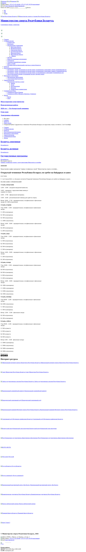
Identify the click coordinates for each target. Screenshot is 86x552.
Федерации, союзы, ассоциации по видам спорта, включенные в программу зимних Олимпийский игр (37, 71)
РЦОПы (9, 57)
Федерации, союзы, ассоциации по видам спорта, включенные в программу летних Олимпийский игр (36, 69)
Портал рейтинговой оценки (27, 503)
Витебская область (16, 48)
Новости (6, 66)
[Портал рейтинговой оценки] (10, 503)
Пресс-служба (11, 63)
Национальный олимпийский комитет (35, 391)
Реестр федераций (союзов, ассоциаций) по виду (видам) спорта (25, 74)
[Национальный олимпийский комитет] (12, 391)
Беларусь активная (9, 149)
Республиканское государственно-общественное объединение (56, 438)
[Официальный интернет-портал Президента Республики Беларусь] (20, 362)
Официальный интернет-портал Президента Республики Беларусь (59, 362)
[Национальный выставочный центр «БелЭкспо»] (15, 485)
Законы (13, 83)
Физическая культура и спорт (15, 81)
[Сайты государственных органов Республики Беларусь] (17, 381)
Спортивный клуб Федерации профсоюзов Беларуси (48, 419)
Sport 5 (8, 522)
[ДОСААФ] (4, 456)
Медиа (6, 95)
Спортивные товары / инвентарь (10, 24)
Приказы (13, 88)
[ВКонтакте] (1, 355)
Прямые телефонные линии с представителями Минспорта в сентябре (21, 162)
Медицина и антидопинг (11, 75)
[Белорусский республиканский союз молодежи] (15, 428)
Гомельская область (16, 50)
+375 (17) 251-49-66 (15, 4)
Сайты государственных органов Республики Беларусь (50, 381)
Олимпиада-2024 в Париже (15, 92)
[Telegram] (3, 355)
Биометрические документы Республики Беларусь (45, 494)
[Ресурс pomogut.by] (7, 475)
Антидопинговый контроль (15, 78)
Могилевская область (17, 54)
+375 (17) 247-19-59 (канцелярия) (30, 4)
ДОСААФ (11, 456)
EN (5, 12)
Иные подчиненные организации (17, 59)
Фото (8, 98)
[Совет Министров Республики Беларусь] (13, 372)
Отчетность (10, 60)
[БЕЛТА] (4, 447)
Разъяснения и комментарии (19, 89)
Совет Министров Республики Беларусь (37, 372)
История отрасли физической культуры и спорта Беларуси (24, 65)
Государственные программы (14, 156)
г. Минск (13, 56)
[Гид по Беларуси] (6, 466)
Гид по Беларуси (16, 466)
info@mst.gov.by (9, 6)
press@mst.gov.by (19, 6)
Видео (9, 97)
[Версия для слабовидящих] (5, 13)
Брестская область (16, 47)
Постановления (15, 86)
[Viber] (7, 355)
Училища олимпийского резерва (16, 62)
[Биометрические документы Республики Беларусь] (16, 494)
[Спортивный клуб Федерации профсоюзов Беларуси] (17, 419)
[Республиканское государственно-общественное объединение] (19, 438)
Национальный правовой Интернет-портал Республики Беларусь (58, 409)
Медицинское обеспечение (15, 77)
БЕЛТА (9, 447)
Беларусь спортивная (10, 141)
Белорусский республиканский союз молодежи (43, 428)
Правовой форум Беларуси (25, 513)
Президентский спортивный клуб (31, 400)
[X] (5, 355)
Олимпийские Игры (10, 91)
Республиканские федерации (12, 68)
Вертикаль (10, 44)
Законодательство (9, 80)
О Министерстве (9, 41)
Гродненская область (17, 51)
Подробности (4, 145)
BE (5, 10)
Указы (12, 84)
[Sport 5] (3, 522)
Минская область (16, 53)
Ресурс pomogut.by (18, 475)
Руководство (11, 42)
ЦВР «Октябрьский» (11, 544)
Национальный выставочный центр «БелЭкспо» (44, 485)
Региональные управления (15, 45)
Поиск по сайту (5, 7)
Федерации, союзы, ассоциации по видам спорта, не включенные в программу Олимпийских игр (35, 72)
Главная (6, 39)
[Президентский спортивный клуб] (11, 400)
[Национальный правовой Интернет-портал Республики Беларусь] (20, 409)
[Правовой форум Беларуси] (9, 513)
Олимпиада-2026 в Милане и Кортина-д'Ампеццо (21, 94)
